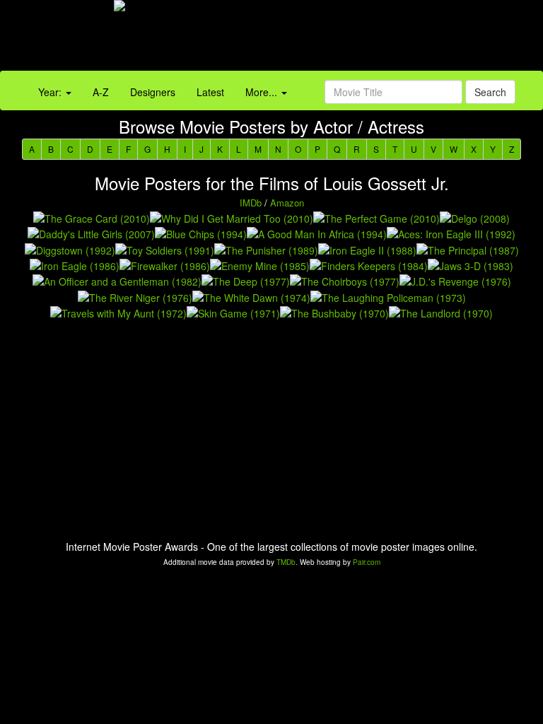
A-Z (101, 92)
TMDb (286, 562)
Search (490, 92)
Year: (51, 92)
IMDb (251, 202)
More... (262, 92)
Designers (152, 92)
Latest (210, 92)
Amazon (287, 202)
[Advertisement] (339, 39)
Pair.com (366, 562)
